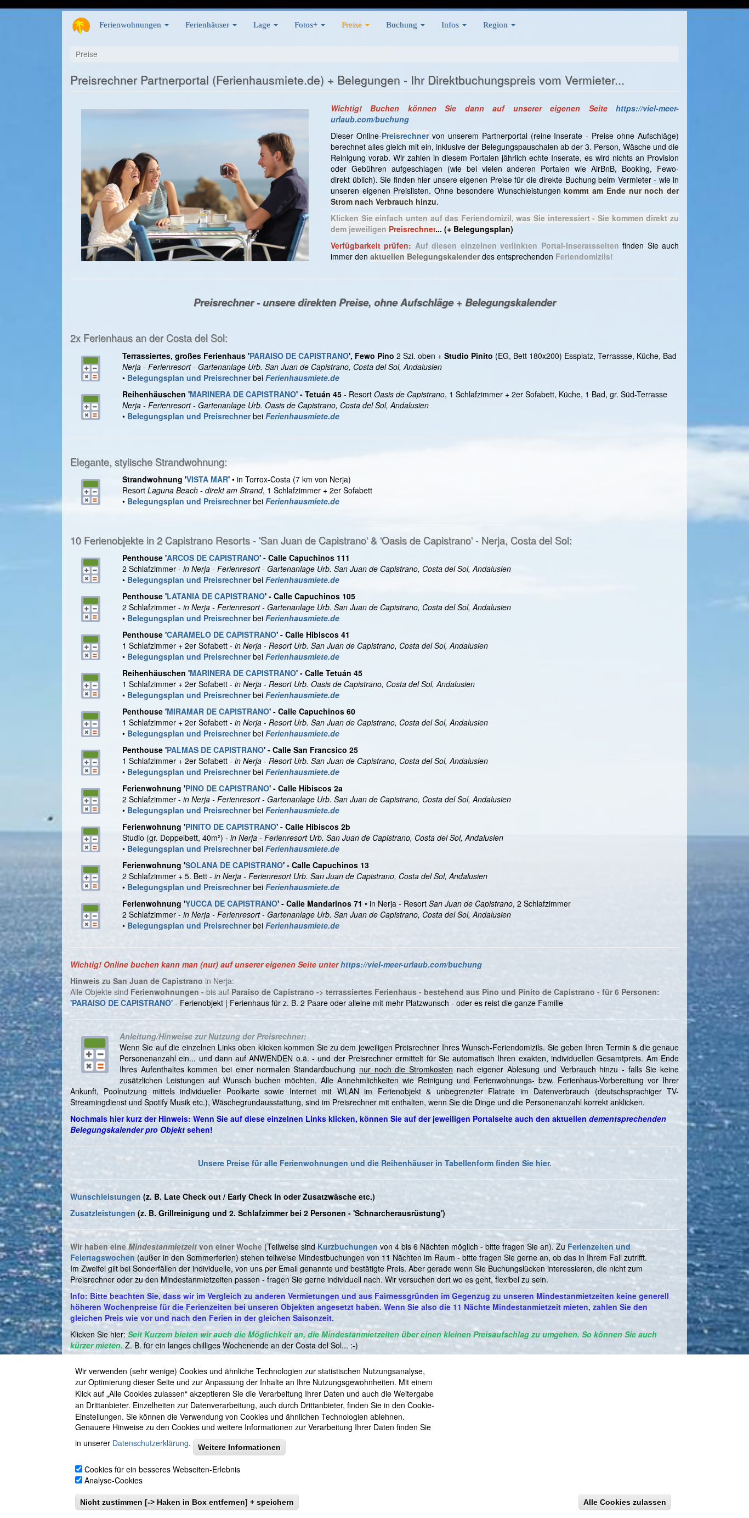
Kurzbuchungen (347, 1246)
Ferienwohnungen (131, 24)
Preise (353, 24)
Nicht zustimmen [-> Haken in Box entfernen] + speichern (187, 1502)
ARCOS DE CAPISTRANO (213, 557)
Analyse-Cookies (113, 1480)
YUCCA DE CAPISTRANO (231, 903)
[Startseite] (81, 26)
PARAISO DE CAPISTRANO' (122, 1002)
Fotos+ (307, 24)
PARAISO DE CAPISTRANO (299, 355)
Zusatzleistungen (102, 1212)
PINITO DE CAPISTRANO (230, 826)
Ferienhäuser (208, 24)
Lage (263, 24)
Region (496, 24)
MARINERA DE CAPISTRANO (243, 394)
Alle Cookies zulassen (624, 1502)
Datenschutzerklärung (150, 1443)
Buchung (402, 24)
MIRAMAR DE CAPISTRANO (218, 711)
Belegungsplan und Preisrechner (189, 810)
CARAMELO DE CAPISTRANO (221, 634)
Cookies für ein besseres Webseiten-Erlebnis (162, 1469)
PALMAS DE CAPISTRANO (215, 749)
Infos (451, 24)
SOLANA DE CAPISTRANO (234, 864)
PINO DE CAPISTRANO (227, 788)
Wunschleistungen (105, 1196)
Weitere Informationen (239, 1447)
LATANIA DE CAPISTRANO (216, 596)
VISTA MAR (207, 479)
